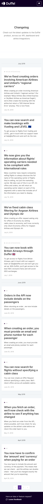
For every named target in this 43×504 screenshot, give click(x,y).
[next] (27, 487)
